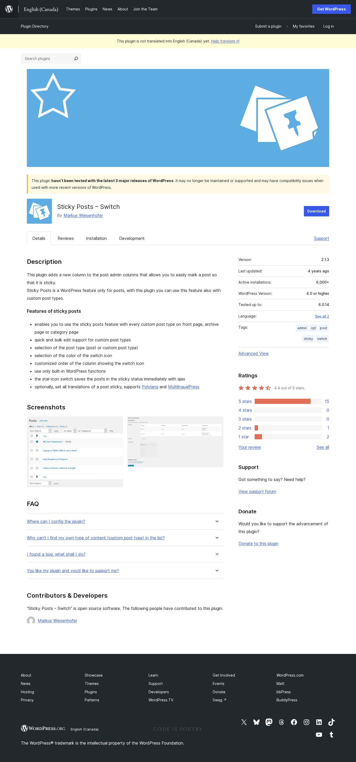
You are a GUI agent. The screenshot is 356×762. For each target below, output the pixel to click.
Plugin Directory (34, 26)
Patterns (92, 700)
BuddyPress (287, 700)
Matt (280, 683)
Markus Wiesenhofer (83, 215)
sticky (308, 339)
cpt (313, 328)
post (323, 328)
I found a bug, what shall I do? (56, 554)
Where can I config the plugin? (56, 521)
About (26, 675)
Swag (220, 700)
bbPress (284, 692)
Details (38, 238)
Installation (96, 238)
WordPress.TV (161, 700)
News (25, 683)
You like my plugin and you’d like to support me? (73, 570)
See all (323, 447)
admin (302, 328)
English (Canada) (85, 729)
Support (321, 238)
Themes (92, 683)
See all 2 (322, 316)
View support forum (257, 491)
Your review (249, 447)
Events (218, 683)
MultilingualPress (183, 386)
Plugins (91, 692)
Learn (153, 675)
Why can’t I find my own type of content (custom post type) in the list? (96, 537)
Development (132, 238)
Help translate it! (225, 41)
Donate (219, 692)
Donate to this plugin (258, 543)
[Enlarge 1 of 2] (116, 423)
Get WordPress (331, 9)
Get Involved (224, 675)
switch (322, 339)
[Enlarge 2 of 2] (216, 423)
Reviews (66, 238)
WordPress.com (290, 675)
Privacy (27, 700)
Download (316, 211)
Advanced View (253, 353)
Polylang (150, 386)
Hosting (27, 692)
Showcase (94, 675)
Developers (159, 692)
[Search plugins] (76, 58)
